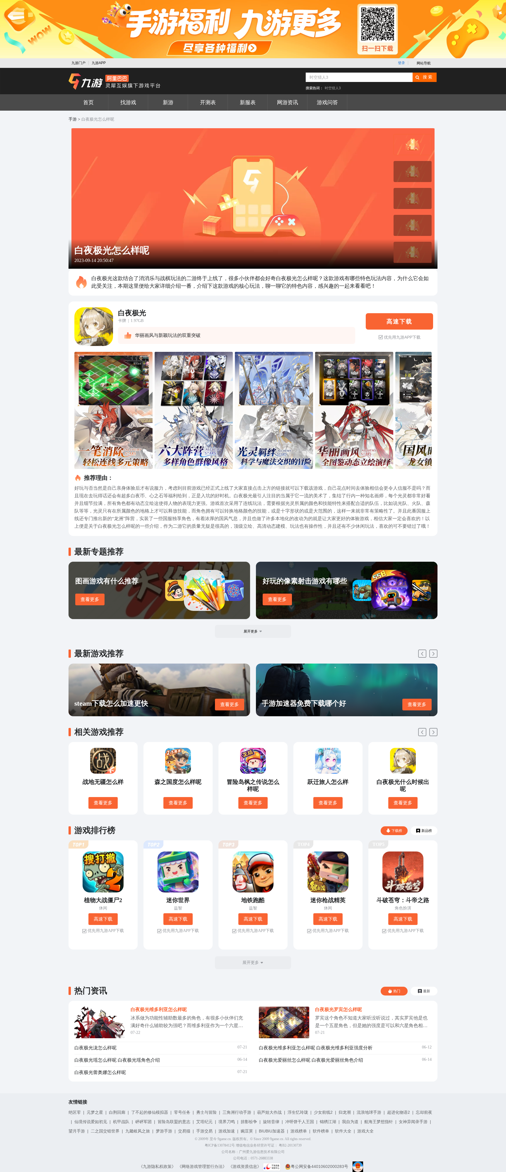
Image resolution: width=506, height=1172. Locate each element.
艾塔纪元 (204, 1121)
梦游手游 (164, 1131)
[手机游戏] (114, 81)
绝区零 (75, 1112)
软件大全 (343, 1131)
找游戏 (128, 102)
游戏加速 (226, 1131)
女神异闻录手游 (413, 1121)
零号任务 (182, 1112)
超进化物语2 (398, 1112)
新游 (168, 102)
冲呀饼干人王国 (299, 1121)
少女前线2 (323, 1112)
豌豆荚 (247, 1131)
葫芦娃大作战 (269, 1112)
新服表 (248, 102)
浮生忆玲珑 (298, 1112)
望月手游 (77, 1131)
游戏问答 (327, 102)
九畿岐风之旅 (137, 1131)
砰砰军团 (143, 1121)
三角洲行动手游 (237, 1112)
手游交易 (204, 1131)
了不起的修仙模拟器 (149, 1112)
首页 (88, 102)
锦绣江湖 (328, 1121)
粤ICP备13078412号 (220, 1145)
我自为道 (350, 1121)
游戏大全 (365, 1131)
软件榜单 (321, 1131)
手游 (73, 119)
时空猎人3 (333, 88)
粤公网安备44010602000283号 (319, 1166)
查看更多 (90, 599)
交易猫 (184, 1131)
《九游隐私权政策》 (157, 1166)
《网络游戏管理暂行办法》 (202, 1166)
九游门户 (78, 63)
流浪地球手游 (369, 1112)
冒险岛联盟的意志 (174, 1121)
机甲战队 (121, 1121)
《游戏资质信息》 (244, 1166)
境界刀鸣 (226, 1121)
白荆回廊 (117, 1112)
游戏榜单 (298, 1131)
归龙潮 (345, 1112)
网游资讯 (287, 102)
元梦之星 (95, 1112)
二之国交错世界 (105, 1131)
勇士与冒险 (206, 1112)
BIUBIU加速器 (272, 1131)
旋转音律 (271, 1121)
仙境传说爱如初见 (90, 1121)
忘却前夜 (424, 1112)
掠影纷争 (249, 1121)
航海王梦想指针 (378, 1121)
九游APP (99, 63)
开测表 (208, 102)
